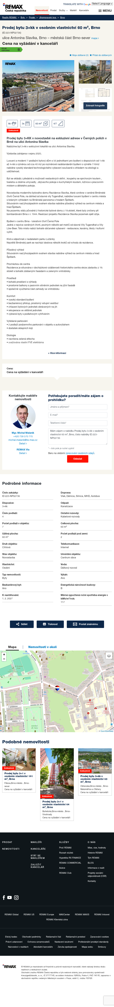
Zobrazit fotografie (95, 106)
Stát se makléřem (38, 857)
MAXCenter (64, 915)
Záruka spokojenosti (67, 947)
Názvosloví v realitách (18, 947)
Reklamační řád (53, 937)
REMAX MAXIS (82, 915)
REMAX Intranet (101, 915)
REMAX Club (65, 873)
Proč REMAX (65, 848)
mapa (94, 38)
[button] (57, 688)
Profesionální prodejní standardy (93, 942)
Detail (22, 444)
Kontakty (92, 881)
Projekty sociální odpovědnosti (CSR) (97, 874)
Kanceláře (38, 849)
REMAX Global (12, 915)
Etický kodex (11, 937)
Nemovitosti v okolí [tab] (42, 647)
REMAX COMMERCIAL (70, 863)
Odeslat (77, 459)
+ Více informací (57, 353)
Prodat (7, 842)
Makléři (36, 842)
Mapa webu (87, 947)
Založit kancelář (37, 866)
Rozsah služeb (66, 853)
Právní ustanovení (14, 942)
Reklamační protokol (75, 937)
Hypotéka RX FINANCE (70, 858)
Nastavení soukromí (64, 942)
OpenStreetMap (106, 731)
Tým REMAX (93, 858)
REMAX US (29, 915)
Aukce (62, 868)
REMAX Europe (46, 915)
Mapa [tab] (12, 647)
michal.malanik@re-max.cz (22, 440)
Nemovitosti (11, 849)
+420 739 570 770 (23, 436)
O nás (92, 842)
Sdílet (23, 624)
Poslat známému (88, 624)
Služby (64, 842)
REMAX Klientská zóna (57, 920)
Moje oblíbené (80, 55)
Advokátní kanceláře (43, 947)
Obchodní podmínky (31, 937)
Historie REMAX (95, 853)
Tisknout (52, 624)
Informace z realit (96, 868)
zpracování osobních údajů (80, 453)
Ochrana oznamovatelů (38, 942)
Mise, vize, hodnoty (97, 848)
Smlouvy (102, 947)
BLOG (91, 863)
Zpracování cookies (99, 937)
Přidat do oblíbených (102, 55)
